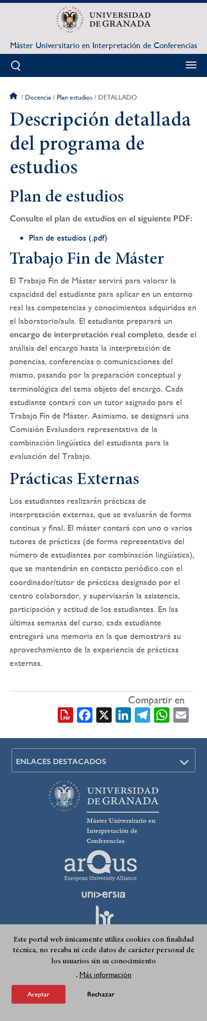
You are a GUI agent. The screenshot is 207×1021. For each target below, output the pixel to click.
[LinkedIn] (123, 714)
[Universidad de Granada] (103, 20)
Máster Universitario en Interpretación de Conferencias (103, 45)
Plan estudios (74, 97)
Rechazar (101, 994)
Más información (105, 974)
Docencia (38, 97)
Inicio (14, 97)
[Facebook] (84, 714)
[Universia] (103, 894)
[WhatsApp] (161, 714)
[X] (104, 714)
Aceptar (38, 994)
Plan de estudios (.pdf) (68, 237)
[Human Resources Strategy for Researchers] (103, 920)
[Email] (181, 714)
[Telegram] (142, 714)
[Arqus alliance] (101, 865)
